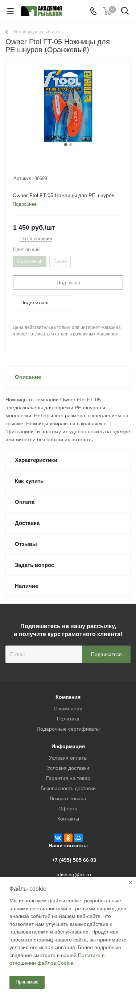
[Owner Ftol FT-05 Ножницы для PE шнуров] (68, 106)
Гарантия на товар (68, 778)
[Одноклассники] (68, 838)
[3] (30, 169)
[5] (44, 169)
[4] (37, 169)
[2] (23, 169)
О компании (68, 708)
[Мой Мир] (78, 838)
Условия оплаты (68, 758)
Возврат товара (68, 798)
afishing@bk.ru (74, 874)
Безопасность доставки (68, 788)
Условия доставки (68, 768)
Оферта (68, 808)
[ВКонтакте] (58, 838)
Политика (68, 719)
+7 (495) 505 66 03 (74, 860)
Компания (68, 697)
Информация (68, 746)
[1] (16, 169)
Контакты (68, 819)
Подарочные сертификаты (68, 729)
